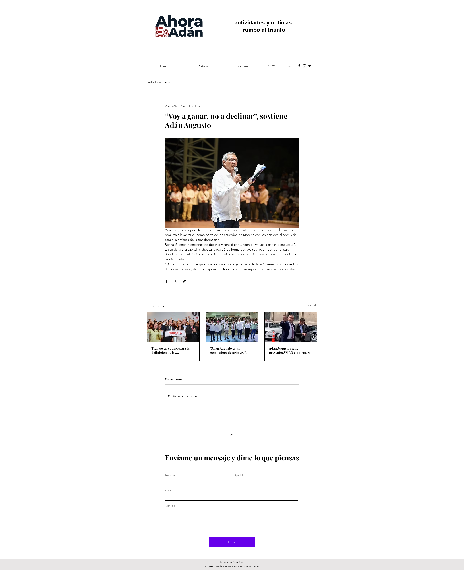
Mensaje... (171, 505)
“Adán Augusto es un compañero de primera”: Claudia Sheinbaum (228, 350)
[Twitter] (310, 66)
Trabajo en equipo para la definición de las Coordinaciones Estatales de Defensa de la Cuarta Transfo (172, 350)
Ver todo (312, 305)
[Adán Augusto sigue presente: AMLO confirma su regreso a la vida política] (291, 327)
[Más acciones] (297, 106)
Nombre (170, 475)
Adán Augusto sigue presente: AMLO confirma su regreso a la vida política (290, 350)
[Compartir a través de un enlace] (184, 281)
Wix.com (254, 566)
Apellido (239, 475)
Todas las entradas (158, 82)
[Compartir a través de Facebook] (166, 281)
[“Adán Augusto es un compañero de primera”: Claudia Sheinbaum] (232, 327)
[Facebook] (299, 66)
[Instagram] (304, 66)
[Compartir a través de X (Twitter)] (175, 281)
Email (168, 490)
